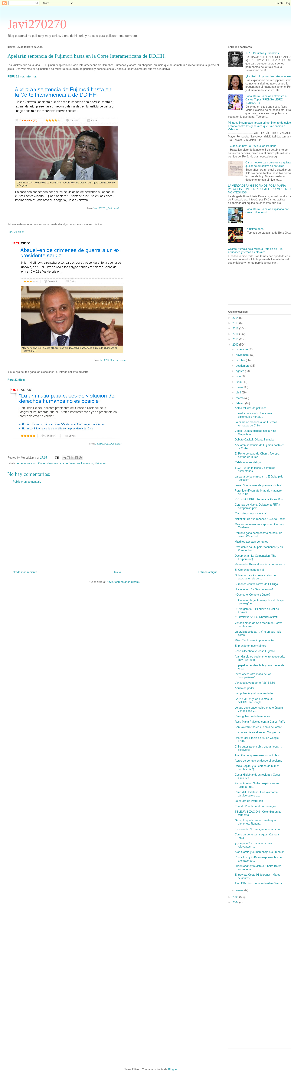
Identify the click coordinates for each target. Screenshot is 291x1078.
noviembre (242, 354)
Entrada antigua (207, 572)
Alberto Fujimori (26, 463)
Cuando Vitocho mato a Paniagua (255, 806)
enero (239, 890)
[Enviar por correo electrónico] (64, 458)
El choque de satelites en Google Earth (259, 732)
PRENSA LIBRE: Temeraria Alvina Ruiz (259, 499)
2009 (235, 344)
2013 (235, 323)
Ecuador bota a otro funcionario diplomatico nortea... (254, 415)
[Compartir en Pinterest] (80, 458)
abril (239, 392)
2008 (235, 897)
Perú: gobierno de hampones (252, 716)
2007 (235, 902)
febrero (240, 403)
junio (239, 381)
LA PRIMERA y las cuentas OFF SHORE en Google (255, 700)
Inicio (117, 572)
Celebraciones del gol (248, 462)
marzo (240, 398)
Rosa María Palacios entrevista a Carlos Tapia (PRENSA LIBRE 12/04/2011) (266, 99)
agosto (240, 371)
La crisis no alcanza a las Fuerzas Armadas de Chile (256, 423)
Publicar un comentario (27, 481)
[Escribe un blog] (68, 458)
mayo (239, 387)
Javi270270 (36, 24)
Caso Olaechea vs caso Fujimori (255, 651)
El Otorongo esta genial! (250, 569)
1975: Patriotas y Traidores (262, 53)
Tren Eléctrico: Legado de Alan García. (259, 883)
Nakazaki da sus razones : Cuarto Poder (260, 518)
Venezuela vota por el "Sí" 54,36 (255, 682)
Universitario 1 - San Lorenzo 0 (254, 589)
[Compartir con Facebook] (76, 458)
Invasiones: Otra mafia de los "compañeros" (253, 675)
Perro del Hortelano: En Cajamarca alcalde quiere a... (256, 794)
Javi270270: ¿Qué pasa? (106, 208)
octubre (241, 360)
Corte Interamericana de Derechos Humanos (65, 463)
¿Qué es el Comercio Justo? (252, 594)
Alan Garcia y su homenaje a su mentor (259, 852)
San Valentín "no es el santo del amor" (258, 727)
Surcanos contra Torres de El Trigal (256, 584)
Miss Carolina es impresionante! (254, 640)
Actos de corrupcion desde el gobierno (258, 760)
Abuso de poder (244, 688)
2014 (235, 317)
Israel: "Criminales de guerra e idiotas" (258, 485)
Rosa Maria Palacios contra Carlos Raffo (260, 721)
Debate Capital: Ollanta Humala (254, 439)
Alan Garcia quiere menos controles (257, 755)
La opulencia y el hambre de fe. (254, 693)
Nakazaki (100, 463)
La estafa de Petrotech (249, 800)
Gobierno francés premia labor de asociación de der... (255, 577)
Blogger (172, 1069)
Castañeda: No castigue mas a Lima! (258, 829)
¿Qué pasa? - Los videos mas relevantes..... (253, 845)
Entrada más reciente (24, 572)
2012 (235, 328)
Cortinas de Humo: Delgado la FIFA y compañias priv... (258, 506)
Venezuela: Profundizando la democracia (260, 564)
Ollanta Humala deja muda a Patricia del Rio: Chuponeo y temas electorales (255, 250)
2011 (235, 334)
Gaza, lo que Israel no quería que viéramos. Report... (255, 822)
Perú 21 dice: (15, 231)
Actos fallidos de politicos (251, 408)
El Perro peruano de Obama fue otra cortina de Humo (257, 455)
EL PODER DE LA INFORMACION (256, 617)
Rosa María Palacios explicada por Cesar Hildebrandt (266, 210)
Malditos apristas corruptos (251, 541)
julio (239, 376)
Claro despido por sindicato (251, 513)
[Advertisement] (114, 528)
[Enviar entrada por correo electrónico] (56, 457)
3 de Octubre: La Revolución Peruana (253, 145)
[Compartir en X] (72, 458)
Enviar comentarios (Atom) (123, 581)
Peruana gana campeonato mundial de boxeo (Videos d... (258, 534)
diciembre (242, 349)
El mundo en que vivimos (250, 645)
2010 (235, 339)
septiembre (243, 365)
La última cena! (254, 228)
